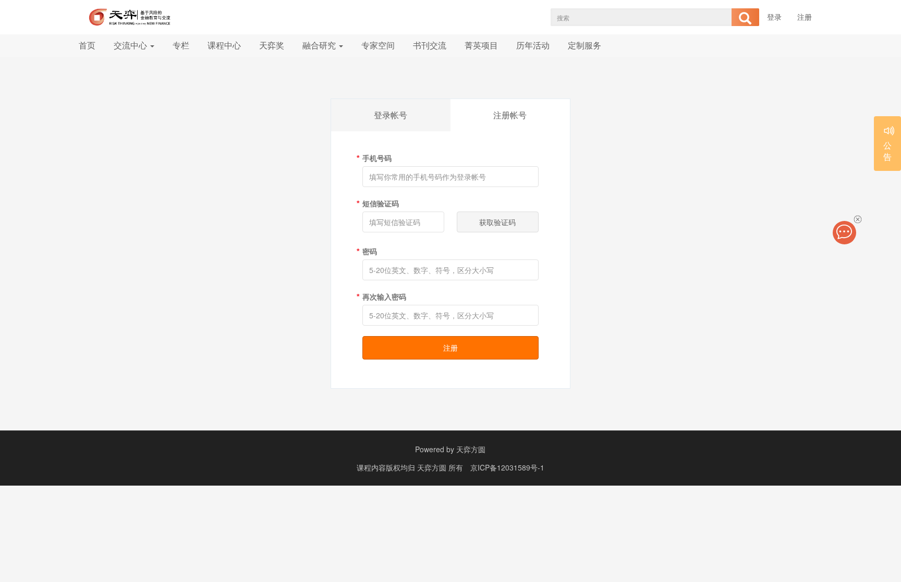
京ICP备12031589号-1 (507, 467)
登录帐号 (390, 115)
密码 (369, 251)
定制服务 (584, 45)
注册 (804, 16)
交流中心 (131, 45)
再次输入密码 (384, 296)
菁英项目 (481, 45)
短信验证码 (380, 203)
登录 (774, 16)
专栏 (181, 45)
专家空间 (378, 45)
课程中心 (224, 45)
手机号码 (377, 158)
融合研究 (320, 45)
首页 (87, 45)
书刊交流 (429, 45)
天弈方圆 (470, 449)
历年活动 (533, 45)
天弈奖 (271, 45)
